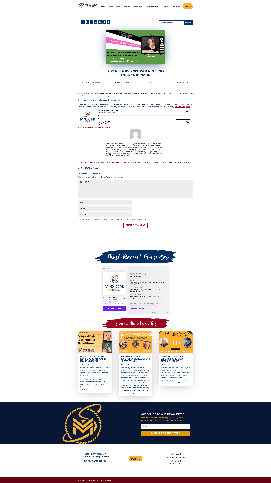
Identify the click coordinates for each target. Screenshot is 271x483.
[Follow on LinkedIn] (95, 22)
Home (103, 6)
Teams (165, 6)
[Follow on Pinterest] (91, 22)
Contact (176, 6)
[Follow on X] (100, 22)
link (120, 100)
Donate (135, 459)
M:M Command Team (92, 83)
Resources (137, 6)
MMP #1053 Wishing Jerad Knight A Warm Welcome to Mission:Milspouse (93, 359)
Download (106, 127)
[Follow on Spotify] (108, 22)
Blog (118, 6)
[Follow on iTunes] (104, 22)
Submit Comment (135, 225)
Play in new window (93, 127)
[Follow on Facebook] (83, 22)
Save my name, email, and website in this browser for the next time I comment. (113, 220)
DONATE (188, 6)
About (110, 6)
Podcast (126, 6)
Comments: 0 (182, 82)
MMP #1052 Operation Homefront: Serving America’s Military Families (135, 359)
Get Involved (152, 6)
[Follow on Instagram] (87, 22)
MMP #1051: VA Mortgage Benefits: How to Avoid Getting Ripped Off (172, 359)
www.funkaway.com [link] (182, 107)
